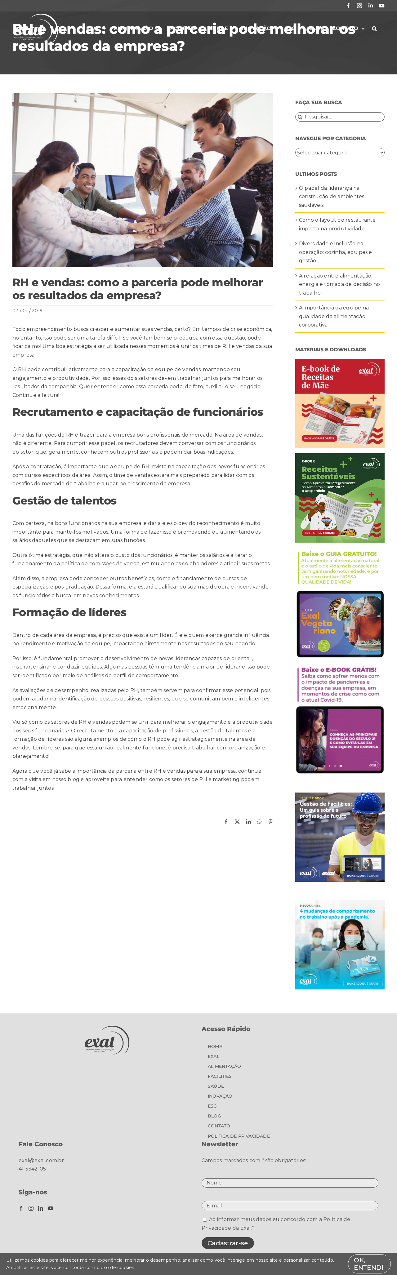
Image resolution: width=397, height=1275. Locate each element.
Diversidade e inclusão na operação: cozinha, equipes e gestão (335, 252)
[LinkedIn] (40, 1208)
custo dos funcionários (143, 555)
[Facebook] (21, 1208)
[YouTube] (50, 1208)
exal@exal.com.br (41, 1160)
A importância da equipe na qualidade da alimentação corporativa (334, 316)
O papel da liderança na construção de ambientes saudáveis (331, 196)
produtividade (70, 378)
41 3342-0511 (34, 1169)
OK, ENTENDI (368, 1263)
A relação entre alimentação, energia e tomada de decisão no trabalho (339, 284)
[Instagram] (31, 1208)
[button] (374, 28)
